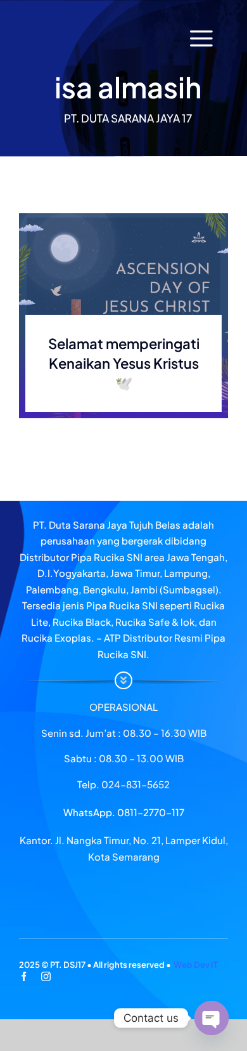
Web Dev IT (196, 965)
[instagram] (46, 976)
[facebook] (23, 976)
